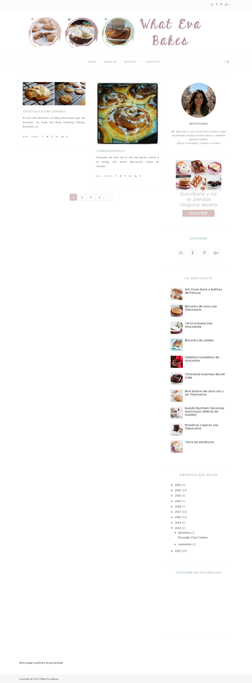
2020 (178, 495)
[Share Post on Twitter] (47, 136)
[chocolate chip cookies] (38, 93)
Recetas (130, 62)
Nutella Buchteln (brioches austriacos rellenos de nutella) (205, 411)
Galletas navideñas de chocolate (202, 359)
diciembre (184, 532)
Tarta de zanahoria (199, 442)
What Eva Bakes (49, 678)
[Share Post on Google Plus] (57, 136)
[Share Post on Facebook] (42, 136)
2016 (178, 517)
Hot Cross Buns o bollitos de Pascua (203, 291)
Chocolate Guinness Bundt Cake (205, 375)
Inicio (92, 62)
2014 (178, 522)
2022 (178, 484)
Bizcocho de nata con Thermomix (201, 308)
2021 (178, 490)
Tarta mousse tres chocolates (199, 325)
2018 (178, 506)
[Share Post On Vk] (62, 136)
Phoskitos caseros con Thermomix (201, 426)
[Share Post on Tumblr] (67, 136)
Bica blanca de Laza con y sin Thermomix (204, 392)
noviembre (184, 544)
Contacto (153, 62)
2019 (178, 501)
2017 (178, 511)
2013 (178, 528)
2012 (178, 550)
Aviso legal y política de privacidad (41, 662)
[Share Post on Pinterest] (52, 136)
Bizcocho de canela (199, 340)
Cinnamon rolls (110, 151)
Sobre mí (110, 62)
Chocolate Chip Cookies (44, 111)
